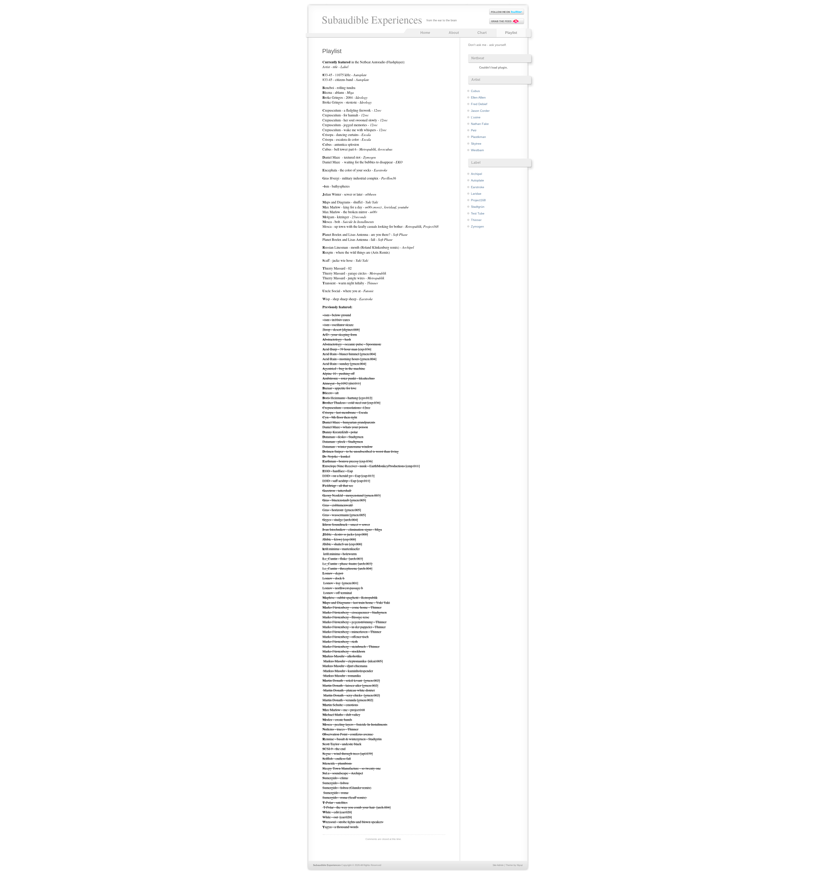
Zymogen (477, 226)
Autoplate (477, 180)
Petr (474, 130)
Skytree (476, 143)
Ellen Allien (478, 97)
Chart (482, 33)
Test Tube (477, 213)
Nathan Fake (480, 124)
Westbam (477, 150)
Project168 (478, 200)
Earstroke (477, 187)
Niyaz (520, 865)
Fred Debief (479, 104)
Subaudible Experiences (372, 19)
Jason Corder (480, 110)
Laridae (476, 193)
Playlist (511, 33)
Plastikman (478, 137)
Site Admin (498, 865)
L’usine (475, 117)
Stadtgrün (477, 206)
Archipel (476, 174)
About (454, 33)
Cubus (475, 91)
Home (425, 33)
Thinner (476, 220)
